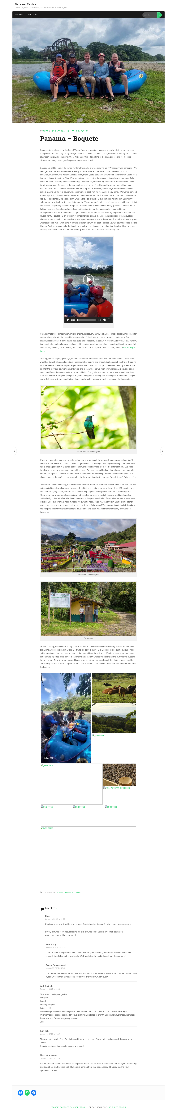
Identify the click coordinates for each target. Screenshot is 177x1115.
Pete (45, 131)
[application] (88, 280)
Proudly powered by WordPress (68, 1107)
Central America (65, 892)
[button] (88, 279)
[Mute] (104, 319)
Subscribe (19, 14)
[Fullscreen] (109, 319)
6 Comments (81, 131)
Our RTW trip (32, 14)
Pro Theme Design (116, 1107)
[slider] (86, 320)
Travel (78, 892)
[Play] (68, 319)
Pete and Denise (25, 4)
